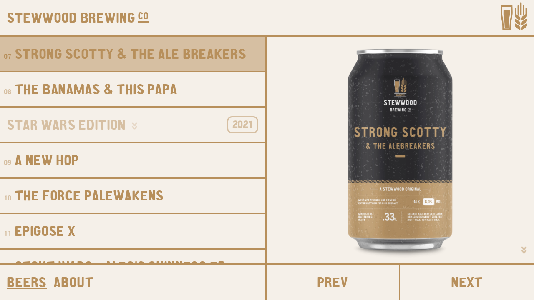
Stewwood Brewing (71, 19)
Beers (27, 284)
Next (467, 284)
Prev (332, 284)
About (73, 284)
